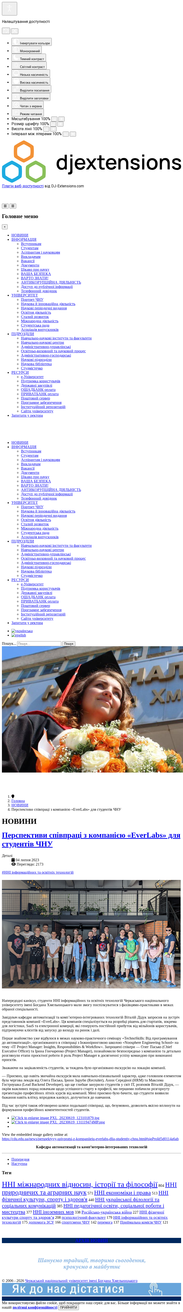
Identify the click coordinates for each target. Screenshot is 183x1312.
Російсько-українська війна (106, 1212)
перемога (104, 1222)
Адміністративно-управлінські (46, 347)
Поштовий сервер (35, 398)
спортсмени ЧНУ (76, 1222)
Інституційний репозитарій (43, 407)
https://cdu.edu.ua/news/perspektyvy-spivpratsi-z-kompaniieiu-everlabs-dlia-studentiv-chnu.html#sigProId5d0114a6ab (90, 1139)
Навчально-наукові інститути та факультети (56, 338)
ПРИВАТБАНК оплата (40, 394)
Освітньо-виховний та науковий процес (53, 351)
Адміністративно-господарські (46, 355)
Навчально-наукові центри (42, 342)
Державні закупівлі (36, 385)
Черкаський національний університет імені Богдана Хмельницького (81, 1281)
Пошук (68, 644)
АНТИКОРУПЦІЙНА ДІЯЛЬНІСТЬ (51, 282)
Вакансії (28, 261)
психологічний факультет (84, 1217)
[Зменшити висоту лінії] (46, 129)
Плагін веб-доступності (23, 186)
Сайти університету (37, 411)
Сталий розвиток (35, 317)
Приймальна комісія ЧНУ (141, 1222)
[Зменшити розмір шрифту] (53, 124)
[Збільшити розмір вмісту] (61, 119)
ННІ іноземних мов (53, 1212)
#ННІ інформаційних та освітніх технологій (38, 872)
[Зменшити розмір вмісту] (54, 119)
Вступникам (31, 244)
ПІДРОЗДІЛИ (22, 334)
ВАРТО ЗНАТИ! (34, 278)
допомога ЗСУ (41, 1222)
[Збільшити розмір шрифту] (60, 124)
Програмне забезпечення (41, 402)
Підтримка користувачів (40, 381)
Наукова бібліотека (36, 364)
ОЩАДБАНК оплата (38, 390)
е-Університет (32, 377)
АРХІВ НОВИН (91, 1240)
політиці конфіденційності (35, 1307)
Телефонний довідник (39, 291)
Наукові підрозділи (36, 360)
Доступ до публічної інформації (47, 287)
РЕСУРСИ (20, 372)
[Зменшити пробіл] (66, 134)
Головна (18, 801)
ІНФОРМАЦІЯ (23, 239)
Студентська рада (35, 325)
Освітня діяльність (36, 312)
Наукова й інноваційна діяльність (48, 304)
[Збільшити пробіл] (73, 134)
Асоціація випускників (40, 330)
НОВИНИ (19, 235)
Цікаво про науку (35, 269)
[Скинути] (6, 31)
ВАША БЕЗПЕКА (36, 274)
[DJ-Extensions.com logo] (91, 181)
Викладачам (31, 257)
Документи (30, 265)
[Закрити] (14, 31)
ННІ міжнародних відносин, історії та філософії (80, 1184)
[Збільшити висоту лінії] (53, 129)
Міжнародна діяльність (39, 321)
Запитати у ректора (27, 415)
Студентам (29, 248)
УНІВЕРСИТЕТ (24, 295)
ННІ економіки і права (122, 1192)
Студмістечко (32, 368)
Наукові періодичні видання (44, 308)
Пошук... (9, 643)
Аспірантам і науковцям (40, 252)
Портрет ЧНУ (32, 299)
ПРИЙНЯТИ (68, 1307)
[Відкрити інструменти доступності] (9, 8)
